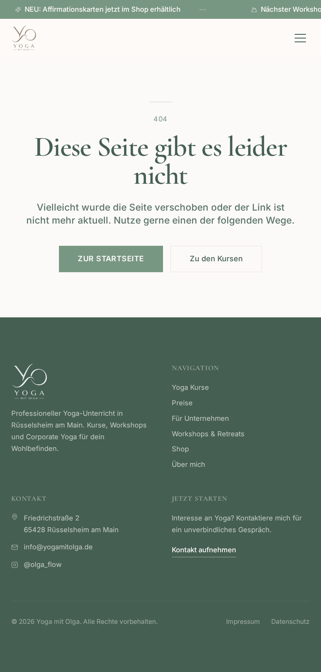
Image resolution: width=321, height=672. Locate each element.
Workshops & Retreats (208, 434)
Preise (182, 403)
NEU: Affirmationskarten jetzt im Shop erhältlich (115, 9)
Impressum (243, 622)
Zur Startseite (111, 258)
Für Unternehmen (200, 418)
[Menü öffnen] (300, 37)
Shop (180, 449)
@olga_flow (42, 564)
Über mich (188, 464)
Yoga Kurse (190, 387)
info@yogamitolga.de (58, 547)
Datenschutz (290, 622)
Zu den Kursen (216, 258)
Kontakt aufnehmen (204, 550)
